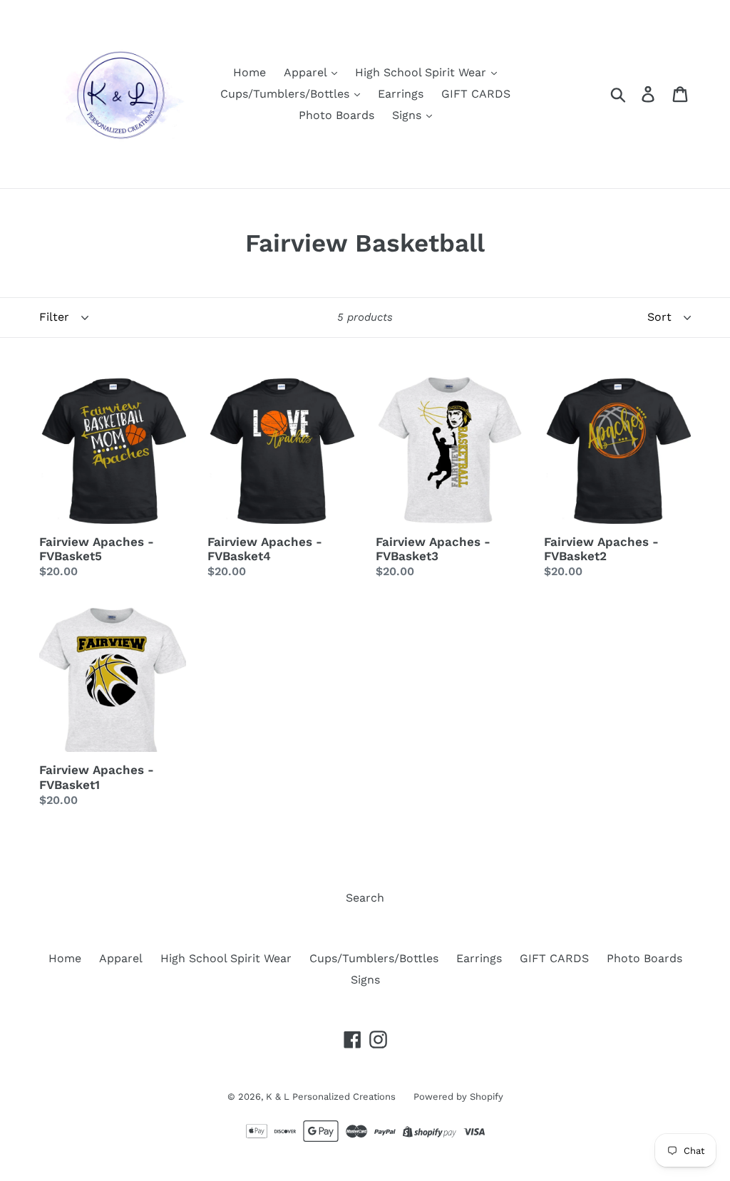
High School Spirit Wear (422, 72)
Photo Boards (336, 115)
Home (249, 72)
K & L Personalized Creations (331, 1096)
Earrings (400, 93)
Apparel (307, 72)
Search (365, 897)
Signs (408, 115)
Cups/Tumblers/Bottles (286, 93)
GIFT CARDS (475, 93)
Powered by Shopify (458, 1096)
